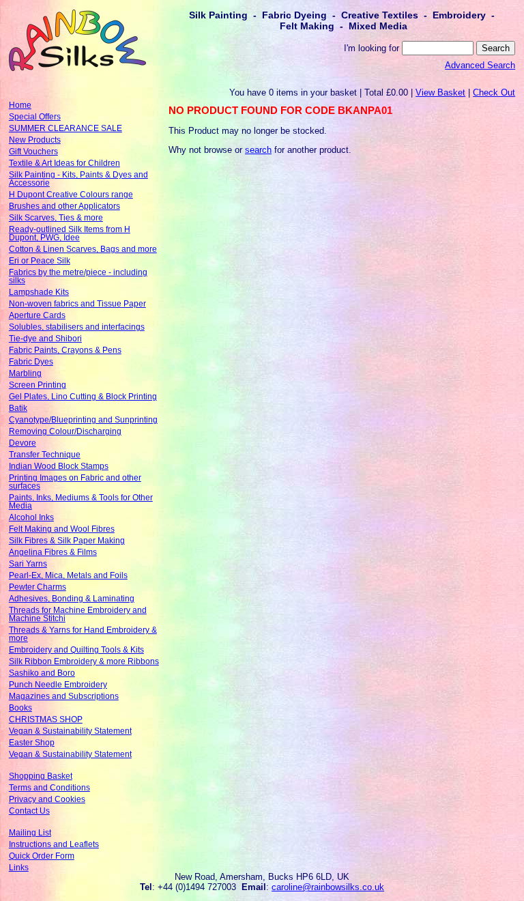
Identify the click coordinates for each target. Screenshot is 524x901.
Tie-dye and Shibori (45, 338)
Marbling (25, 373)
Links (19, 867)
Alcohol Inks (31, 517)
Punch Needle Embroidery (58, 685)
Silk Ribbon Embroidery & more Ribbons (84, 661)
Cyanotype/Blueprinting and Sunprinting (83, 420)
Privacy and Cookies (47, 799)
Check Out (494, 92)
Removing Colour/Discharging (65, 431)
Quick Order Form (41, 856)
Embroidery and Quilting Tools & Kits (76, 650)
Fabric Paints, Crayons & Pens (65, 350)
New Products (35, 140)
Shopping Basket (40, 776)
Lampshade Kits (39, 292)
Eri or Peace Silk (39, 261)
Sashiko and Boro (42, 673)
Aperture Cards (37, 315)
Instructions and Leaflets (54, 844)
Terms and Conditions (49, 788)
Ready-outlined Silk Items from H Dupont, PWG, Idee (69, 233)
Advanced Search (480, 65)
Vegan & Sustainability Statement (70, 731)
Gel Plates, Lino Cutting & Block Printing (83, 396)
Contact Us (29, 811)
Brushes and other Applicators (64, 206)
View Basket (440, 92)
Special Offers (35, 117)
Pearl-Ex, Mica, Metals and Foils (68, 575)
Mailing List (30, 833)
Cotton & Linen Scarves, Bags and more (83, 249)
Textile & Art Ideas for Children (64, 163)
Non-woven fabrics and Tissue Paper (77, 304)
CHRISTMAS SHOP (46, 719)
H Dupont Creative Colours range (71, 194)
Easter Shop (32, 743)
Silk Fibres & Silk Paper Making (67, 541)
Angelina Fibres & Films (53, 552)
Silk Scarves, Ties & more (56, 218)
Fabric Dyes (31, 362)
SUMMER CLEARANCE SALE (65, 128)
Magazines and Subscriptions (64, 696)
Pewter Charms (37, 587)
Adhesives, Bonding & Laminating (71, 599)
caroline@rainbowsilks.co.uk (328, 887)
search (258, 150)
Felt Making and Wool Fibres (62, 529)
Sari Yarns (28, 564)
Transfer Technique (45, 454)
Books (20, 708)
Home (20, 105)
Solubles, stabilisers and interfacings (77, 327)
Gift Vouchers (33, 151)
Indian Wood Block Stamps (58, 466)
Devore (22, 443)
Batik (18, 408)
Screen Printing (37, 385)
